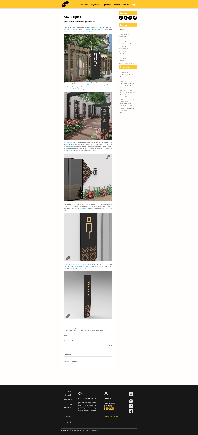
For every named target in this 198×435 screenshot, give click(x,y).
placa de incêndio (68, 333)
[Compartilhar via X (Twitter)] (68, 340)
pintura (76, 333)
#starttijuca (67, 335)
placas (70, 330)
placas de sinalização (96, 328)
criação (71, 328)
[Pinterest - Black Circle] (121, 18)
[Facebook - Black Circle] (135, 18)
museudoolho (107, 333)
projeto (66, 328)
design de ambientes (97, 330)
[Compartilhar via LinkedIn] (72, 340)
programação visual (79, 328)
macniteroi (82, 333)
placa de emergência (85, 330)
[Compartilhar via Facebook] (65, 340)
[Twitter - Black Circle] (126, 18)
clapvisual (87, 328)
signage (66, 330)
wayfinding (76, 330)
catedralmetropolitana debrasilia (94, 333)
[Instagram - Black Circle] (130, 18)
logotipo (105, 328)
